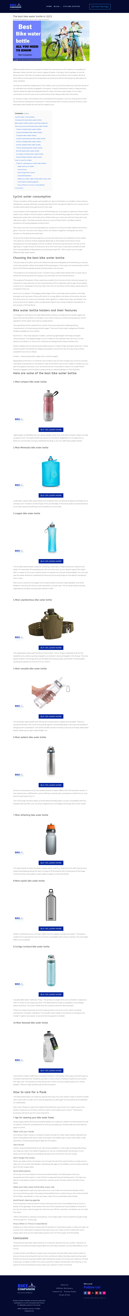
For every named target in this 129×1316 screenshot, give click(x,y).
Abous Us (64, 1285)
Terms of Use (64, 1295)
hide (26, 113)
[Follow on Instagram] (89, 1292)
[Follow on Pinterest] (96, 1292)
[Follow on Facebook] (85, 1292)
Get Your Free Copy (100, 6)
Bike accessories (44, 19)
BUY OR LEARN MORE (51, 430)
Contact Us (57, 1291)
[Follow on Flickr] (104, 1292)
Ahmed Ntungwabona (21, 19)
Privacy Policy (70, 1291)
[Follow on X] (92, 1292)
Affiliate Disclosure (64, 1288)
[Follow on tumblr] (100, 1292)
